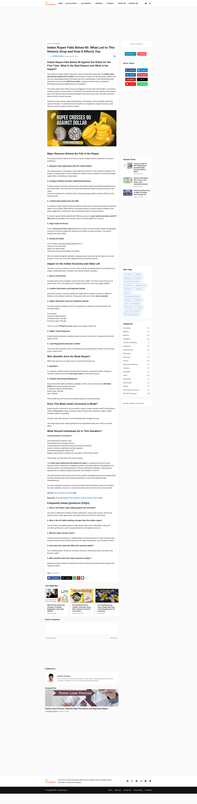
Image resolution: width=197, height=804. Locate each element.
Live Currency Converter (63, 493)
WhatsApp (143, 84)
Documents (128, 289)
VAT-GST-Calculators (131, 314)
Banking (138, 274)
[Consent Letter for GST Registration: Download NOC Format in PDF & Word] (127, 166)
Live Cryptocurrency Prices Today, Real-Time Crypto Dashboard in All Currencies (106, 608)
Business (128, 278)
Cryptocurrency (141, 285)
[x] (132, 781)
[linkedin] (136, 781)
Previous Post (51, 638)
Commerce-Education (132, 281)
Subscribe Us (130, 54)
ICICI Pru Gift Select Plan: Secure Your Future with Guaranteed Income (141, 181)
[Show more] (86, 578)
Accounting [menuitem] (86, 3)
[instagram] (141, 781)
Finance (127, 292)
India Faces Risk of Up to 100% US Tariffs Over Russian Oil (142, 192)
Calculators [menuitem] (70, 3)
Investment (138, 300)
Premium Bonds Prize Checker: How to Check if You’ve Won (79, 498)
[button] (145, 3)
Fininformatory (62, 790)
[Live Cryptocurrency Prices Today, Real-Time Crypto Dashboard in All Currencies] (107, 596)
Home (49, 43)
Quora (132, 79)
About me (118, 790)
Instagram (143, 75)
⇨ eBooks (142, 54)
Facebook (131, 70)
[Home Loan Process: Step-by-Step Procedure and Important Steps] (82, 697)
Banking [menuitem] (99, 3)
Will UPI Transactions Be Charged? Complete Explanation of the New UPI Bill (56, 608)
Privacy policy (138, 790)
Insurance (128, 300)
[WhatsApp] (74, 578)
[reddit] (150, 781)
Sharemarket (129, 307)
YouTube (132, 84)
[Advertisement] (98, 24)
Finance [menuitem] (110, 3)
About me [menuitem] (122, 3)
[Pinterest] (78, 578)
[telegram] (145, 781)
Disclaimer (148, 790)
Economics (139, 289)
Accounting (128, 274)
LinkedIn (132, 75)
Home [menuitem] (60, 3)
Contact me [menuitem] (133, 3)
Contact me (127, 790)
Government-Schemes (132, 296)
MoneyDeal (56, 43)
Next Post (114, 638)
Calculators (137, 278)
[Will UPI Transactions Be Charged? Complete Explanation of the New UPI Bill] (56, 596)
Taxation (139, 307)
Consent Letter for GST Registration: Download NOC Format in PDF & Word (140, 167)
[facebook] (127, 781)
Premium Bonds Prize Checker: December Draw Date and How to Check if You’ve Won (81, 608)
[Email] (82, 578)
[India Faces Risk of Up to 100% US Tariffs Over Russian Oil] (127, 192)
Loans (127, 303)
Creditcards (128, 285)
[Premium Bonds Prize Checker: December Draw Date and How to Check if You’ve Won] (81, 596)
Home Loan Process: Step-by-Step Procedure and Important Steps (76, 709)
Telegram (144, 70)
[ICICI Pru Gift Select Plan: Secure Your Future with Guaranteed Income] (127, 180)
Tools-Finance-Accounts (132, 311)
